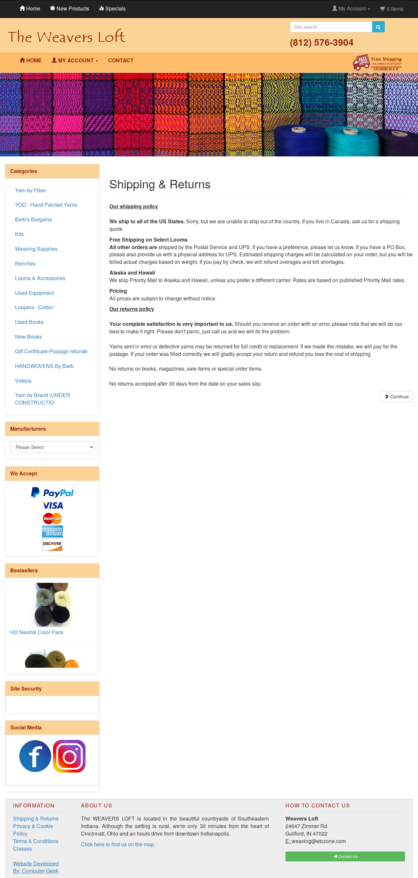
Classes (22, 848)
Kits (19, 234)
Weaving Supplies (36, 248)
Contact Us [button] (347, 856)
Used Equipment (34, 292)
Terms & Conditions (35, 841)
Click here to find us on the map (117, 844)
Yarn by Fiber (30, 190)
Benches (25, 263)
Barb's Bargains (33, 219)
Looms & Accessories (40, 278)
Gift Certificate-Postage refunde (51, 351)
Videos (23, 380)
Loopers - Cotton (34, 307)
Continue (399, 396)
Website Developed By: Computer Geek (36, 867)
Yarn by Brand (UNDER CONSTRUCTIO (42, 398)
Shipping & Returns (35, 818)
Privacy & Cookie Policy (33, 829)
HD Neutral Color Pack (36, 622)
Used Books (29, 322)
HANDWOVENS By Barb (44, 366)
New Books (28, 336)
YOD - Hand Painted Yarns (46, 204)
